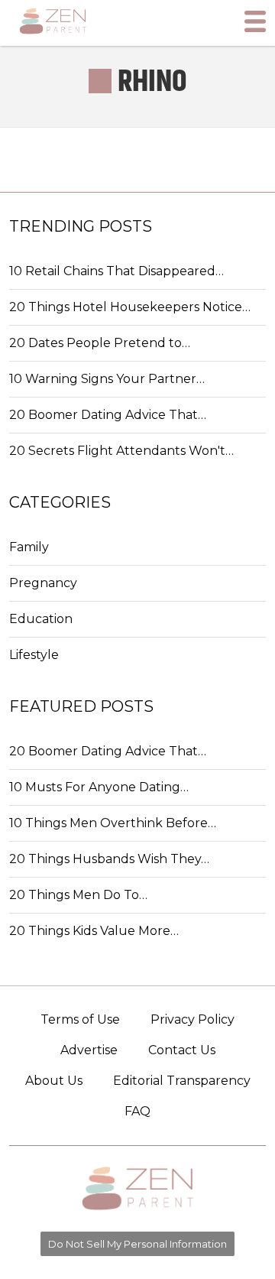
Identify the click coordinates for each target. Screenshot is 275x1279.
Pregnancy (43, 583)
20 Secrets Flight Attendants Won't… (121, 450)
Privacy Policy (192, 1019)
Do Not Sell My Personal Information (137, 1244)
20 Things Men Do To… (78, 895)
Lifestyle (34, 655)
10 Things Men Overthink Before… (112, 823)
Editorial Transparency (182, 1080)
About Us (53, 1080)
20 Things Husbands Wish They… (109, 859)
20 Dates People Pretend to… (99, 343)
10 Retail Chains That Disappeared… (116, 271)
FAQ (137, 1111)
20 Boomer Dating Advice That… (107, 414)
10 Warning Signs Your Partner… (107, 379)
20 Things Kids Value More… (94, 931)
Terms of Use (80, 1019)
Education (41, 619)
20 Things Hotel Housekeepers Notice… (130, 307)
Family (29, 547)
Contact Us (181, 1050)
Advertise (89, 1050)
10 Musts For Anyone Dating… (99, 787)
